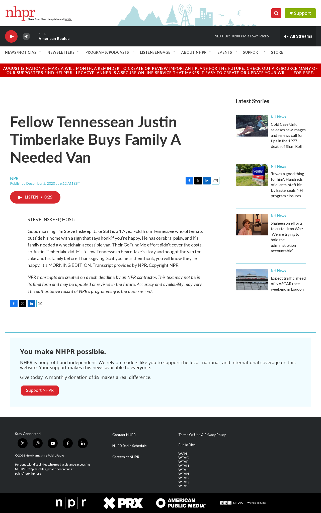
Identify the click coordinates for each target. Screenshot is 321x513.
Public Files (187, 445)
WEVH (183, 466)
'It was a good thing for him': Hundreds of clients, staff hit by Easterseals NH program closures (287, 184)
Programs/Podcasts (107, 52)
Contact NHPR (124, 435)
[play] (11, 36)
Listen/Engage (155, 52)
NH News (278, 116)
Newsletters (61, 52)
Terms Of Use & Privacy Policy (202, 435)
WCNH (183, 454)
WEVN (183, 474)
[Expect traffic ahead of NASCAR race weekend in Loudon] (252, 279)
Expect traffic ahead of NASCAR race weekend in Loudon (288, 283)
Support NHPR (40, 390)
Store (277, 52)
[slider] (34, 36)
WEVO (183, 478)
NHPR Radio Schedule (129, 446)
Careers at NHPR (125, 457)
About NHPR (194, 52)
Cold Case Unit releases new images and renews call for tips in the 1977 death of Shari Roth (288, 135)
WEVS (183, 486)
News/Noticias (21, 52)
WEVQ (183, 482)
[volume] (26, 36)
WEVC (183, 458)
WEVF (183, 462)
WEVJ (183, 470)
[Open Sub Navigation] (40, 52)
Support (302, 13)
